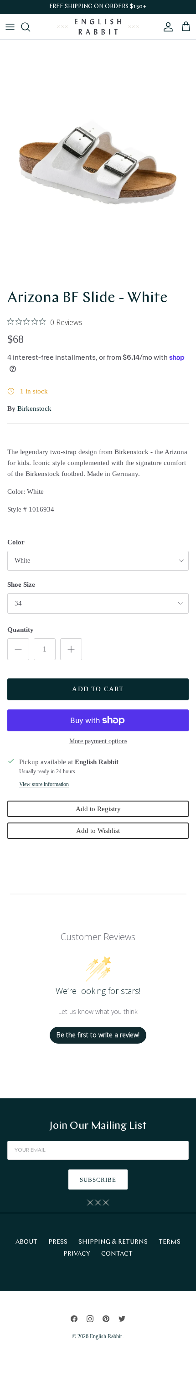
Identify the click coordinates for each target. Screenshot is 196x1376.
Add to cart (98, 689)
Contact (117, 1254)
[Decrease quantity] (18, 649)
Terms (170, 1242)
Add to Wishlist (98, 830)
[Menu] (10, 27)
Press (57, 1242)
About (26, 1242)
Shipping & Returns (113, 1242)
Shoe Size (21, 584)
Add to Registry (98, 808)
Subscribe (98, 1179)
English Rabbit (106, 1336)
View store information (44, 784)
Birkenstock (34, 408)
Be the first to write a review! (98, 1034)
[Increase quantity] (71, 649)
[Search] (30, 27)
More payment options (98, 741)
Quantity (20, 629)
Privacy (76, 1254)
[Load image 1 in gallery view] (98, 162)
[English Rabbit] (98, 27)
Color (16, 542)
